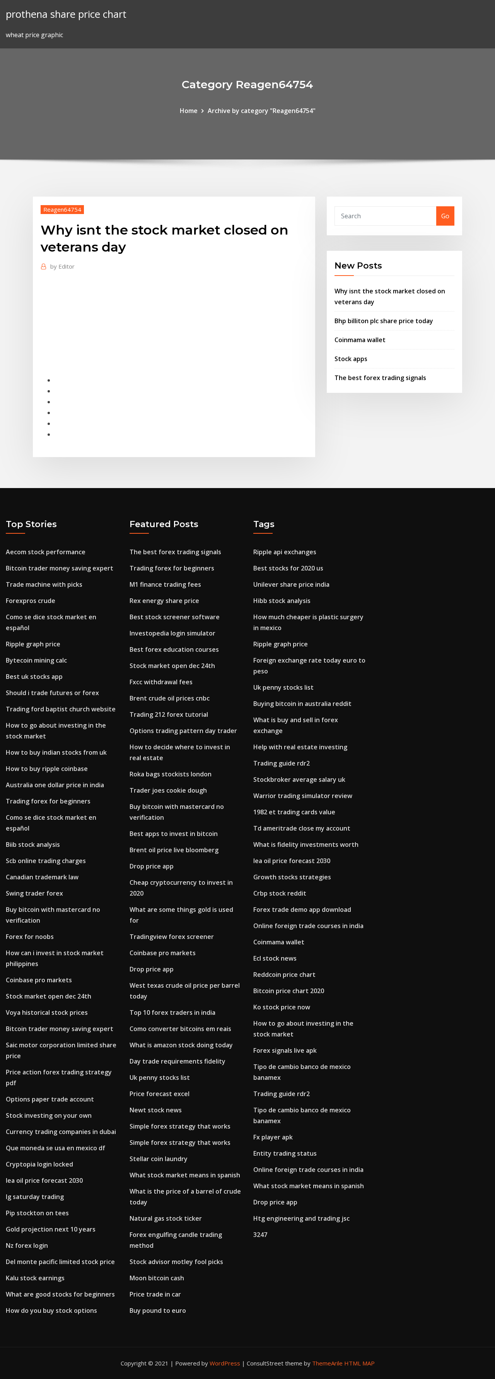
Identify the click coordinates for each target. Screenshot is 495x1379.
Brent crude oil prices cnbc (170, 698)
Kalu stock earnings (35, 1278)
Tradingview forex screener (172, 936)
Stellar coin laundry (159, 1159)
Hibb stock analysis (282, 600)
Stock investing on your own (49, 1115)
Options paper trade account (50, 1099)
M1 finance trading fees (165, 584)
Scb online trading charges (46, 861)
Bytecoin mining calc (36, 660)
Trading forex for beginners (48, 801)
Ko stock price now (281, 1007)
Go (445, 216)
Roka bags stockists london (171, 774)
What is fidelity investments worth (305, 844)
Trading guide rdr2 (281, 763)
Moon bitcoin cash (157, 1278)
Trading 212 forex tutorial (169, 714)
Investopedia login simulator (172, 633)
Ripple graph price (33, 644)
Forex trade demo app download (302, 909)
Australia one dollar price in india (55, 785)
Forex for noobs (30, 936)
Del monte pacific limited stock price (60, 1261)
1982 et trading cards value (294, 812)
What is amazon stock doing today (181, 1045)
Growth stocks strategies (292, 877)
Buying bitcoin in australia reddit (302, 703)
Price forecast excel (159, 1093)
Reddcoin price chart (284, 974)
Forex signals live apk (285, 1050)
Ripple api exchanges (284, 552)
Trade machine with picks (44, 584)
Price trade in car (155, 1294)
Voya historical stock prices (47, 1012)
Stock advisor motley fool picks (176, 1261)
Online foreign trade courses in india (308, 926)
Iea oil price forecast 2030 (44, 1180)
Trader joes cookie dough (168, 790)
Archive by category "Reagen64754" (262, 110)
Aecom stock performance (45, 552)
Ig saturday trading (35, 1196)
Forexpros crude (30, 600)
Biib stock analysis (33, 844)
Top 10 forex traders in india (172, 1012)
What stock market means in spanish (185, 1175)
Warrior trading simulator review (302, 795)
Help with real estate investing (300, 747)
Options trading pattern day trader (183, 730)
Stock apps (351, 359)
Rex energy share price (164, 600)
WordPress (225, 1363)
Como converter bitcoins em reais (180, 1028)
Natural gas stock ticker (166, 1218)
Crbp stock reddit (279, 893)
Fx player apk (273, 1137)
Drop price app (152, 866)
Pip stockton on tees (37, 1213)
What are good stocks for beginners (60, 1294)
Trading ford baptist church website (61, 709)
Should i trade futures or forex (52, 693)
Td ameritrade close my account (301, 828)
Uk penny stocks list (160, 1077)
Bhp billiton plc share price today (384, 321)
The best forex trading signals (380, 377)
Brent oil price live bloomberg (174, 850)
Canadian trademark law (42, 877)
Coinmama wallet (360, 340)
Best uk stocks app (34, 676)
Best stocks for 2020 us (288, 568)
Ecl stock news (275, 958)
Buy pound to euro (158, 1310)
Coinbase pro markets (39, 980)
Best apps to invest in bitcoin (174, 833)
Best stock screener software (175, 617)
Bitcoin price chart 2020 (288, 991)
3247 (260, 1234)
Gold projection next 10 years (51, 1229)
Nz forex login (27, 1245)
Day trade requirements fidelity (177, 1061)
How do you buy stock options (51, 1310)
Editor (62, 266)
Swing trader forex (34, 893)
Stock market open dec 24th (48, 996)
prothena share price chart (66, 14)
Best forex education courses (174, 649)
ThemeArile (327, 1363)
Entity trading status (285, 1153)
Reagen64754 (62, 209)
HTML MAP (359, 1363)
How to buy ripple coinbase (47, 768)
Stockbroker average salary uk (299, 779)
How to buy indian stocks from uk (56, 752)
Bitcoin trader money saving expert (59, 568)
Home (189, 110)
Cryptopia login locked (39, 1164)
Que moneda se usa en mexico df (55, 1148)
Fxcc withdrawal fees (161, 682)
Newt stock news (156, 1110)
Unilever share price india (291, 584)
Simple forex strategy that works (180, 1126)
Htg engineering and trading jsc (301, 1218)
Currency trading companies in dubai (61, 1131)
